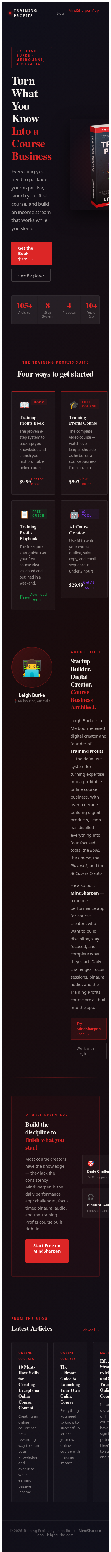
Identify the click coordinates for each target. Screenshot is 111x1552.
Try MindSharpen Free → (89, 1028)
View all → (91, 1329)
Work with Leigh (85, 1051)
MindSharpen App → (84, 13)
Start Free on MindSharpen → (47, 1251)
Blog (60, 13)
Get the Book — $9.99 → (26, 253)
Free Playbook (31, 275)
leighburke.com (60, 1535)
